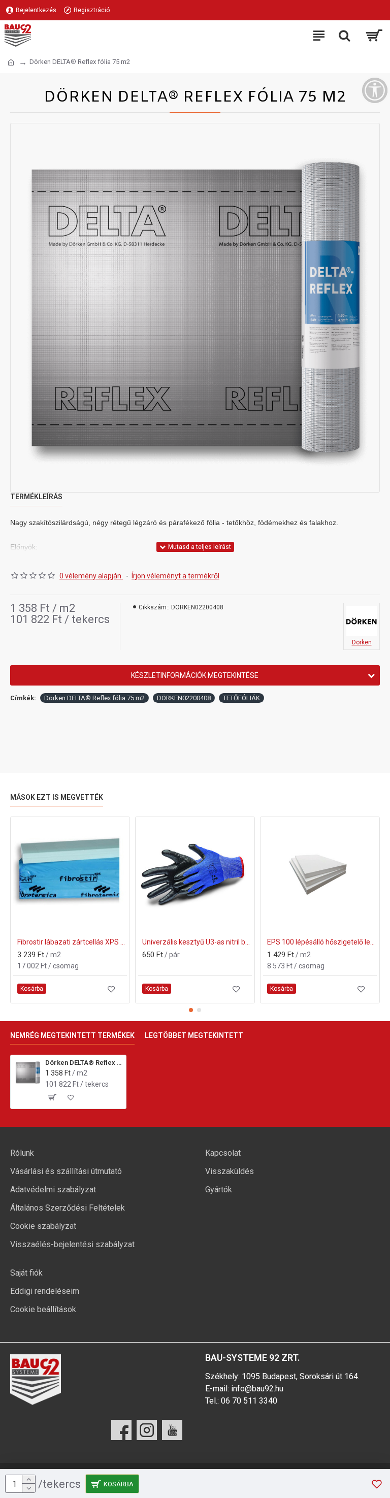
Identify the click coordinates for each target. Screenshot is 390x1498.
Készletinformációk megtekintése (194, 675)
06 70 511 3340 (249, 1401)
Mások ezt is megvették (56, 797)
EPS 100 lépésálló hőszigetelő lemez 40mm (322, 942)
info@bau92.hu (257, 1388)
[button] (191, 1010)
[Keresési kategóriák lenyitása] (344, 35)
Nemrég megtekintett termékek (72, 1035)
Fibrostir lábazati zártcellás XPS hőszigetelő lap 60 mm (72, 942)
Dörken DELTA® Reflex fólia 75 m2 (94, 698)
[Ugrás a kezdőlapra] (11, 62)
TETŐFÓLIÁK (241, 698)
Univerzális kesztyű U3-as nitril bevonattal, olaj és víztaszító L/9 (197, 942)
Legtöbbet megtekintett (194, 1035)
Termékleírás (36, 497)
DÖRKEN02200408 (184, 698)
